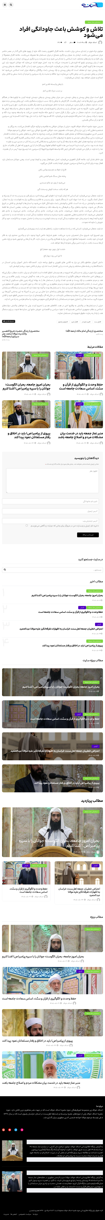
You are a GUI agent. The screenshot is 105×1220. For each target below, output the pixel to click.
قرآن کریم (74, 322)
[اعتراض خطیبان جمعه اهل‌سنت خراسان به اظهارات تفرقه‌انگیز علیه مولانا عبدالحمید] (79, 872)
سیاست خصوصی (25, 1214)
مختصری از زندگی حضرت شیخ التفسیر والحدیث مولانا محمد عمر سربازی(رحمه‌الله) (21, 335)
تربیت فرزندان (85, 322)
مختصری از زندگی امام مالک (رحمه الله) (84, 332)
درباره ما (35, 1214)
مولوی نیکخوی (62, 322)
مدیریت (6, 1214)
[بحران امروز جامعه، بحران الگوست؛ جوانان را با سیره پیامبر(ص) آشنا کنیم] (26, 365)
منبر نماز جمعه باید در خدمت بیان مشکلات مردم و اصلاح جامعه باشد (80, 435)
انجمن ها (14, 1214)
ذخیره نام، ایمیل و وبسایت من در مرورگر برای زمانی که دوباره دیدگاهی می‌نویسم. (64, 525)
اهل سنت (97, 322)
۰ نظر (71, 42)
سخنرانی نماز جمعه (94, 22)
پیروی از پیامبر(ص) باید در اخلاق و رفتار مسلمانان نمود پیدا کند (29, 435)
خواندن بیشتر (64, 1159)
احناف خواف (92, 42)
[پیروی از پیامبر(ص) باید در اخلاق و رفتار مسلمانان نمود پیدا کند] (26, 414)
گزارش (79, 355)
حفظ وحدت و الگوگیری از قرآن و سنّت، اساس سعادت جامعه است (81, 386)
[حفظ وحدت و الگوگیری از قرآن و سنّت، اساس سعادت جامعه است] (79, 365)
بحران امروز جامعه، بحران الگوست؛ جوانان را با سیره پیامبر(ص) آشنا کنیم (26, 386)
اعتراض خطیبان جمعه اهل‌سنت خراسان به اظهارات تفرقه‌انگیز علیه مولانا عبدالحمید (61, 629)
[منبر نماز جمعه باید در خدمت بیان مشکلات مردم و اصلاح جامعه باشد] (79, 414)
